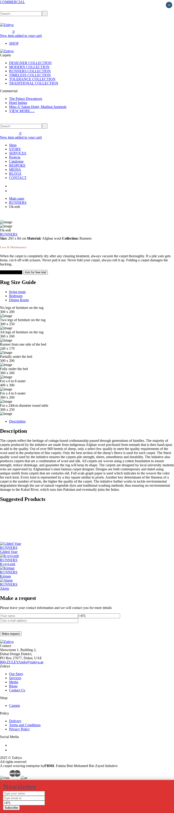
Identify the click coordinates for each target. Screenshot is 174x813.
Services (15, 678)
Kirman (5, 576)
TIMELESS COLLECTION (30, 75)
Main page (16, 198)
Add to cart (8, 272)
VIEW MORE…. (22, 111)
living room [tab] (17, 292)
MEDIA (15, 169)
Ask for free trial (35, 272)
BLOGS (15, 174)
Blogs (13, 686)
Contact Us (17, 690)
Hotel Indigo (18, 103)
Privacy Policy (19, 729)
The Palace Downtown (25, 99)
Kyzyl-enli (7, 564)
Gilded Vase (8, 552)
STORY (15, 149)
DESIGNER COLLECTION (30, 63)
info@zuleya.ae (32, 662)
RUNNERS (18, 202)
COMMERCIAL (12, 2)
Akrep (4, 588)
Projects (14, 157)
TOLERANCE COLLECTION (32, 79)
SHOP (14, 43)
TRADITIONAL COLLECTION (33, 83)
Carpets (14, 705)
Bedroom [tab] (15, 296)
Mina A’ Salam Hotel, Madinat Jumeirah (37, 107)
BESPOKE (17, 165)
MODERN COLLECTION (29, 67)
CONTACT (18, 178)
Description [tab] (17, 421)
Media (13, 682)
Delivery (15, 721)
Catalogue (16, 161)
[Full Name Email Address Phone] (87, 800)
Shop (13, 145)
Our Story (16, 674)
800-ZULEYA (10, 662)
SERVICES (17, 153)
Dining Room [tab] (19, 300)
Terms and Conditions (25, 725)
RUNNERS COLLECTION (30, 71)
